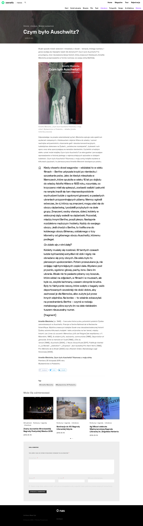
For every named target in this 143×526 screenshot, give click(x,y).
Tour (127, 2)
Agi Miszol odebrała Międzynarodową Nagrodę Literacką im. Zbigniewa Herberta (104, 429)
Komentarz (33, 458)
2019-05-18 (27, 435)
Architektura (129, 8)
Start (66, 8)
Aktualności (28, 423)
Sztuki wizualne (75, 8)
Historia (138, 8)
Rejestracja (135, 2)
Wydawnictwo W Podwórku (66, 385)
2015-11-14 (29, 38)
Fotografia (112, 8)
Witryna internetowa (95, 478)
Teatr (97, 8)
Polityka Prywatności (41, 520)
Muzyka (85, 8)
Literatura (104, 8)
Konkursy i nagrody (40, 423)
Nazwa (31, 478)
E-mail (61, 478)
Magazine (118, 2)
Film (91, 8)
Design (120, 8)
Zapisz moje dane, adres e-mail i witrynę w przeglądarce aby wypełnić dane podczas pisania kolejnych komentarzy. (72, 486)
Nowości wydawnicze (46, 26)
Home (110, 2)
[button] (70, 438)
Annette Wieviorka (46, 385)
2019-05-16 (61, 433)
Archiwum (60, 519)
